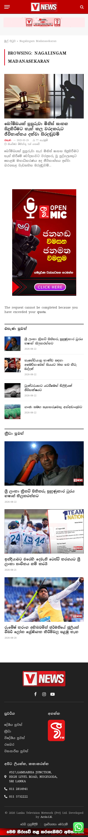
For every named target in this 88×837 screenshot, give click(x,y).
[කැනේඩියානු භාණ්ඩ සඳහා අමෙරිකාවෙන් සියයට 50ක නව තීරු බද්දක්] (12, 365)
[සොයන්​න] (81, 7)
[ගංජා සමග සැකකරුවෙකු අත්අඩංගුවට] (12, 411)
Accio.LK (46, 817)
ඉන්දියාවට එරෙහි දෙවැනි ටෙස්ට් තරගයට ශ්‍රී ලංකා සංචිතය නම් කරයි (42, 561)
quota (41, 312)
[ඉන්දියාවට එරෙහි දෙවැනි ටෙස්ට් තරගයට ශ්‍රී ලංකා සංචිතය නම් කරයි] (44, 531)
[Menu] (7, 7)
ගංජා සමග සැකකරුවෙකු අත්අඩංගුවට (53, 407)
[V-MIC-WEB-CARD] (44, 242)
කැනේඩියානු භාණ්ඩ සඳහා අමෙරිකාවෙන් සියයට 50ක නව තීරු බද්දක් (50, 364)
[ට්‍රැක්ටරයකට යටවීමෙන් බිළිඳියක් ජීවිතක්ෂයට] (12, 390)
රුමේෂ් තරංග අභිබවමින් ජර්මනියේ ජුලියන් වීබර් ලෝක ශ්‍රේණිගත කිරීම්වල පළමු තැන (41, 629)
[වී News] (44, 7)
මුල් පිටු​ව (10, 41)
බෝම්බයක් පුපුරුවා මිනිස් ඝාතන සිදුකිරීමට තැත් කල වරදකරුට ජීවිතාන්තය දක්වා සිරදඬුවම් (36, 129)
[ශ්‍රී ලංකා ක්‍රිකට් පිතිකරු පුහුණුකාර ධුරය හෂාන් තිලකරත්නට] (12, 343)
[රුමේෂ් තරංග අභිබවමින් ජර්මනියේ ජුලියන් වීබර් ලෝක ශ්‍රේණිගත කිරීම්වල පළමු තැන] (44, 599)
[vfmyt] (44, 22)
